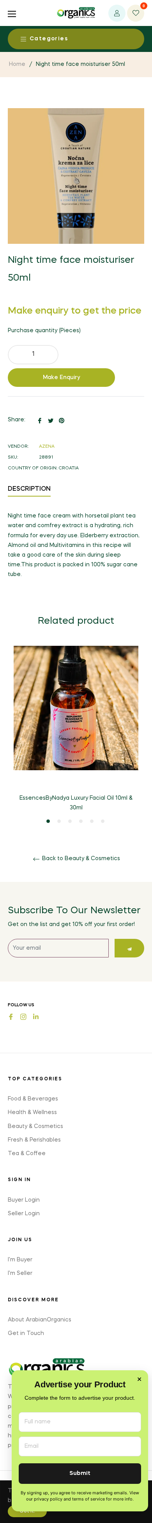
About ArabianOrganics (39, 1320)
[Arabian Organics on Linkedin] (36, 1016)
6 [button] (102, 821)
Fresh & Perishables (34, 1140)
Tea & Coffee (27, 1153)
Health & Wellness (32, 1112)
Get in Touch (26, 1333)
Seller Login (24, 1213)
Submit (79, 1473)
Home (17, 64)
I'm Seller (20, 1273)
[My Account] (116, 13)
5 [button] (92, 821)
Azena (47, 447)
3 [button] (70, 821)
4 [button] (81, 821)
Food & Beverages (33, 1099)
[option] (76, 735)
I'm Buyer (20, 1260)
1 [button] (48, 821)
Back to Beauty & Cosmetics (80, 858)
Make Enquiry (61, 377)
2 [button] (59, 821)
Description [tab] (29, 489)
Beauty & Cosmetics (35, 1126)
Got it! (27, 1511)
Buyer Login (24, 1200)
